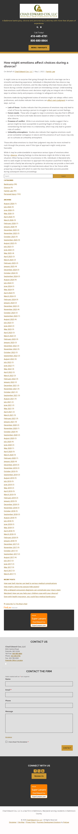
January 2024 (9, 303)
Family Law (50, 71)
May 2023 (8, 329)
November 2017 (10, 547)
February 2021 (10, 418)
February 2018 (10, 537)
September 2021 (10, 395)
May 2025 (8, 253)
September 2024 (10, 276)
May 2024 (8, 289)
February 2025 (10, 263)
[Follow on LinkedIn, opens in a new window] (42, 770)
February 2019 (10, 498)
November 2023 (10, 309)
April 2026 (8, 217)
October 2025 (9, 236)
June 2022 (8, 365)
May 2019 (8, 488)
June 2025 (8, 250)
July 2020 (7, 441)
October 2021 (9, 392)
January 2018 (9, 541)
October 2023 (9, 313)
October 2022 (9, 352)
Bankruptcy (8, 184)
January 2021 (9, 422)
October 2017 (9, 551)
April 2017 (8, 570)
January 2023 (9, 342)
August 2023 (9, 319)
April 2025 (8, 256)
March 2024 (8, 296)
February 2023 (10, 339)
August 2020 (9, 438)
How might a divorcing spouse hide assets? (21, 586)
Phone (8, 700)
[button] (39, 48)
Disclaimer (8, 737)
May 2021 (8, 408)
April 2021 (8, 412)
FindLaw (66, 822)
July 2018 (7, 521)
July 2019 (7, 481)
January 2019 (9, 501)
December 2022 (10, 346)
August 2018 (9, 518)
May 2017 (8, 567)
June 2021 (8, 405)
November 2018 (10, 508)
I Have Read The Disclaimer (18, 742)
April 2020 (8, 451)
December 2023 (10, 306)
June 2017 (8, 564)
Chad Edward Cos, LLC (24, 71)
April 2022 (8, 372)
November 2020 (10, 428)
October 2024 (9, 273)
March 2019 (8, 494)
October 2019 (9, 471)
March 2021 (8, 415)
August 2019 (9, 478)
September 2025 (10, 240)
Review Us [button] (39, 776)
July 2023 (7, 322)
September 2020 (10, 435)
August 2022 (9, 359)
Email (8, 690)
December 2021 (10, 385)
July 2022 (7, 362)
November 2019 (10, 468)
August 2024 (9, 279)
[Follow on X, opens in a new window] (39, 770)
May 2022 (8, 369)
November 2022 (10, 349)
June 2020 (8, 445)
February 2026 (10, 223)
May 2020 (8, 448)
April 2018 (8, 531)
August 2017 (9, 557)
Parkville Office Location (14, 660)
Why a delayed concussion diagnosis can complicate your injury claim (32, 590)
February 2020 (10, 458)
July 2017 (7, 560)
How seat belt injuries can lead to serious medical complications (30, 583)
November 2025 (10, 233)
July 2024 (7, 283)
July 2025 (7, 246)
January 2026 (9, 227)
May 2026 (8, 213)
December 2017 (10, 544)
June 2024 (8, 286)
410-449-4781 (39, 36)
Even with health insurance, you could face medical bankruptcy (30, 596)
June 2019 (8, 484)
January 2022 (9, 382)
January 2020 (9, 461)
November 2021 (10, 389)
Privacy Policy (30, 822)
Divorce (7, 187)
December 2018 (10, 504)
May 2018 (8, 527)
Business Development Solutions (49, 822)
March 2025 (8, 260)
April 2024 (8, 293)
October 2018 (9, 511)
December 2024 (10, 270)
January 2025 (9, 266)
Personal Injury (10, 194)
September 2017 (10, 554)
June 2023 (8, 326)
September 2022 (10, 356)
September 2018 (10, 514)
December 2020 (10, 425)
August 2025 (9, 243)
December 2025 (10, 230)
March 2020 (8, 455)
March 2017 (8, 574)
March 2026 (8, 220)
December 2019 (10, 465)
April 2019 (8, 491)
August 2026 (9, 203)
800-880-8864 (39, 40)
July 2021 (7, 402)
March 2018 (8, 534)
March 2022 (8, 375)
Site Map (21, 822)
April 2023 (8, 332)
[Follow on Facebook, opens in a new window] (35, 770)
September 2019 (10, 475)
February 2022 (10, 379)
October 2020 (9, 432)
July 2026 (7, 207)
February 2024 (10, 299)
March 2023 (8, 336)
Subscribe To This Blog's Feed (16, 604)
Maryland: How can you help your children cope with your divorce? (31, 593)
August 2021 (9, 399)
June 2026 (8, 210)
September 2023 (10, 316)
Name (7, 679)
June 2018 (8, 524)
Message (9, 711)
